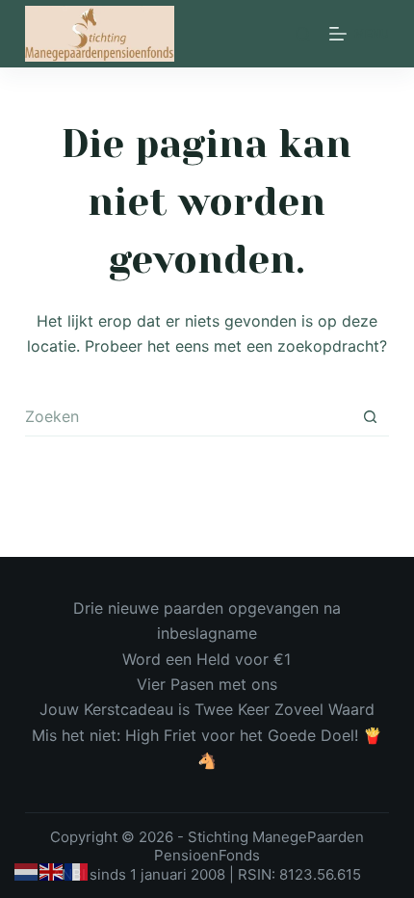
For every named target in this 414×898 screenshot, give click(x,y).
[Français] (77, 871)
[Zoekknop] (369, 417)
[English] (52, 871)
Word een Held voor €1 (206, 659)
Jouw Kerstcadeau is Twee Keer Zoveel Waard (207, 709)
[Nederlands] (26, 871)
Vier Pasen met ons (207, 684)
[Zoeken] (303, 34)
